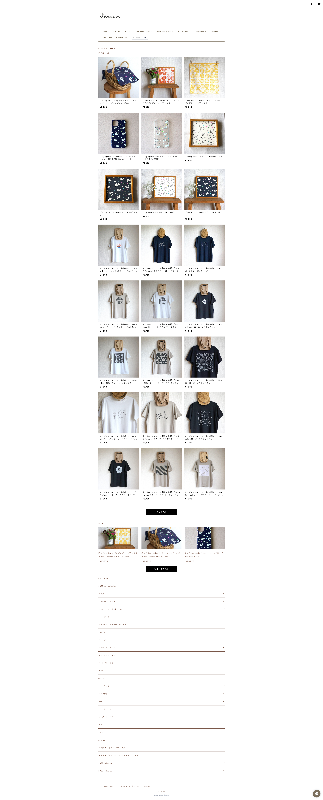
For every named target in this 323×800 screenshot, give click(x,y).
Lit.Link (214, 32)
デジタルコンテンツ (106, 601)
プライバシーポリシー (108, 786)
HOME (106, 32)
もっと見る (161, 512)
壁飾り (101, 678)
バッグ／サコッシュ (106, 648)
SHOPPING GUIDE (143, 32)
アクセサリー (104, 694)
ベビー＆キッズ (105, 709)
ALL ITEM (107, 37)
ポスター (102, 594)
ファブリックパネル (106, 655)
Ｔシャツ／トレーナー (107, 617)
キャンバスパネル (105, 663)
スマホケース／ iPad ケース (110, 609)
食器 (100, 701)
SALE (100, 732)
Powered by (159, 795)
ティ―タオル (104, 640)
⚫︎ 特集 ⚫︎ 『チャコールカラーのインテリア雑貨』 (119, 755)
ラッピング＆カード (164, 32)
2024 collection (105, 763)
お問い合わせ (200, 32)
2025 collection (105, 771)
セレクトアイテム (105, 717)
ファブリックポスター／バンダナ (112, 624)
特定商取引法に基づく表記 (130, 786)
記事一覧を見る (161, 569)
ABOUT (116, 32)
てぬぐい (102, 632)
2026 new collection (107, 586)
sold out (102, 740)
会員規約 (147, 786)
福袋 (100, 725)
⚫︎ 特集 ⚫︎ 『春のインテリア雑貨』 (112, 748)
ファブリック (104, 686)
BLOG (127, 32)
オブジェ (102, 671)
